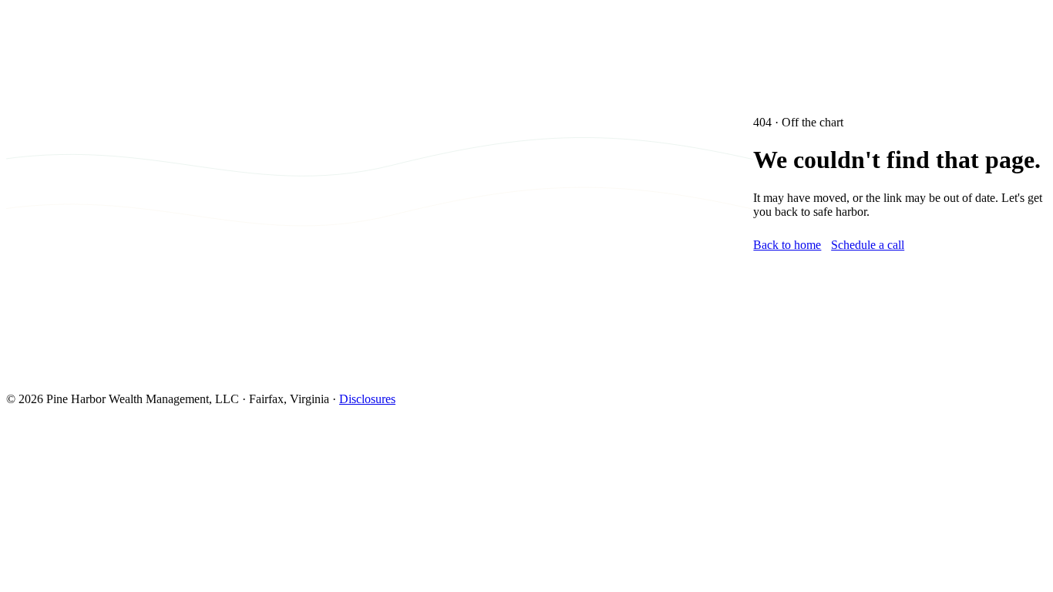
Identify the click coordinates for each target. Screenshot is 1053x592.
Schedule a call (867, 244)
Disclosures (367, 398)
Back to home (787, 244)
